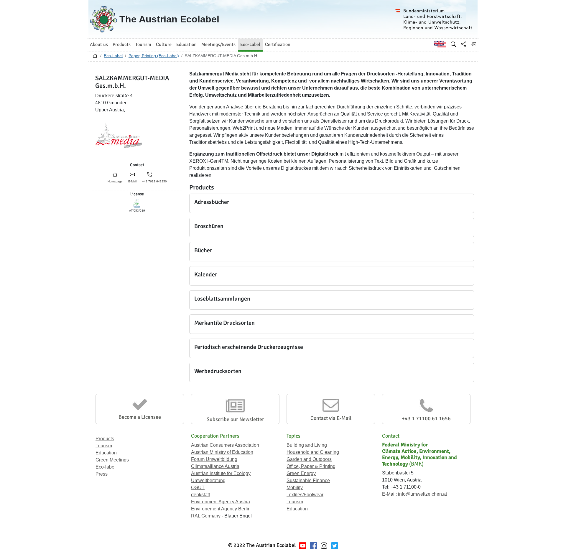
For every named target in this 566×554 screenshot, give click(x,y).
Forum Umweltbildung (214, 459)
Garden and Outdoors (309, 459)
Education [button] (186, 44)
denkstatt (200, 494)
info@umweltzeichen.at (422, 494)
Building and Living (307, 445)
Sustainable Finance (308, 480)
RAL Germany (206, 515)
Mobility (295, 487)
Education (106, 452)
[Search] (453, 44)
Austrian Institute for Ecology (221, 473)
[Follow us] (324, 545)
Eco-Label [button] (250, 44)
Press (102, 473)
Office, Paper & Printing (311, 466)
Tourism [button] (143, 44)
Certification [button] (277, 44)
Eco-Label (113, 55)
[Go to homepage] (95, 57)
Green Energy (301, 473)
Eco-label (106, 466)
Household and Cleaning (313, 452)
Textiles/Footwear (305, 494)
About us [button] (99, 44)
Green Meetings (112, 459)
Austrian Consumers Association (225, 445)
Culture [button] (164, 44)
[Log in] (473, 44)
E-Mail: (389, 494)
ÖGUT (198, 487)
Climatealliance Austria (215, 466)
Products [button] (122, 44)
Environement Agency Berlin (221, 508)
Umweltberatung (208, 480)
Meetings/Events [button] (218, 44)
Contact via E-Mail (330, 418)
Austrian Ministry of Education (222, 452)
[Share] (463, 44)
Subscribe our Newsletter (235, 419)
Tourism (104, 445)
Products (105, 438)
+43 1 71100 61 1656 (426, 418)
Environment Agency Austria (220, 501)
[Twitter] (334, 545)
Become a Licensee (140, 417)
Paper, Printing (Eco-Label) (154, 55)
